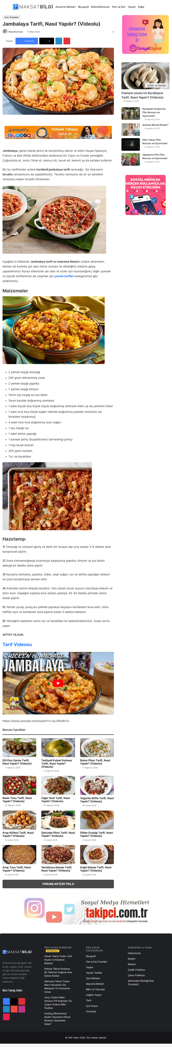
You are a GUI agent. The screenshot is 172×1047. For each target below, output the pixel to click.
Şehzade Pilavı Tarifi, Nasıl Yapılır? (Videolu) (58, 834)
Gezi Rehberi (93, 978)
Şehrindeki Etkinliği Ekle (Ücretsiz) (141, 982)
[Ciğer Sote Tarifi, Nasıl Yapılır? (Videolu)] (58, 785)
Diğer (141, 6)
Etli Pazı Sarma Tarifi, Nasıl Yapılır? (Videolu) (17, 762)
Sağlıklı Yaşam (94, 994)
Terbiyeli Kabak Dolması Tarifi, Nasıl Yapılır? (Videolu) (56, 763)
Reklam (132, 964)
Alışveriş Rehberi (65, 6)
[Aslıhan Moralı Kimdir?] (130, 129)
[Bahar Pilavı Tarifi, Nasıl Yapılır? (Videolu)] (97, 747)
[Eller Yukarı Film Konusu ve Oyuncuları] (130, 144)
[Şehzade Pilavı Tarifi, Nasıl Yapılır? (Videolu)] (58, 820)
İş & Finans (92, 1005)
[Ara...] (149, 7)
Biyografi (83, 6)
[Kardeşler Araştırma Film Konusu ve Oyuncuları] (130, 113)
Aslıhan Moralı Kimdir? (155, 124)
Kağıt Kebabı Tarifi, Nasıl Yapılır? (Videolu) (95, 869)
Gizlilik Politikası (136, 969)
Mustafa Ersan (16, 31)
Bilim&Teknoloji (100, 6)
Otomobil (91, 1011)
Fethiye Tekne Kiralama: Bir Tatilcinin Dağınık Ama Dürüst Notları (58, 972)
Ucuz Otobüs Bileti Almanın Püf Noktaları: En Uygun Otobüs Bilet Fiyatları (58, 1002)
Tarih (88, 1000)
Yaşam (132, 6)
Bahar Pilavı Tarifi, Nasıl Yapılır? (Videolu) (95, 762)
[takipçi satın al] (58, 132)
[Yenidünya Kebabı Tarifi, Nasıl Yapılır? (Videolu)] (58, 854)
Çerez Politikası (136, 975)
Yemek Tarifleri (94, 972)
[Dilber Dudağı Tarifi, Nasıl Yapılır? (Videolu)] (97, 820)
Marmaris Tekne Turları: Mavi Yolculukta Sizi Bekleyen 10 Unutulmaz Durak (57, 986)
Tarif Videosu (17, 644)
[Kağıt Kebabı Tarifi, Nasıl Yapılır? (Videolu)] (97, 854)
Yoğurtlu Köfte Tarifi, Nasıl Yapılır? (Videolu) (97, 799)
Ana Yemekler (11, 17)
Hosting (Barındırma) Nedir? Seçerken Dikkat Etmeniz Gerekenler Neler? (57, 1018)
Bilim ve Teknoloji (95, 989)
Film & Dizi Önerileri (96, 961)
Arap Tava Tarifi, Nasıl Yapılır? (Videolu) (17, 869)
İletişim (131, 958)
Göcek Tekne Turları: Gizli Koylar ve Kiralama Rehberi (58, 960)
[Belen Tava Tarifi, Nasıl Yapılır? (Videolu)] (19, 785)
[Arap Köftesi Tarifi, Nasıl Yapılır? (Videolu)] (19, 820)
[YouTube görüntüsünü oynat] (58, 683)
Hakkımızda (134, 953)
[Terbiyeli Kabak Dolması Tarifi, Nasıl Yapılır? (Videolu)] (58, 747)
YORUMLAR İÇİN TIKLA (58, 884)
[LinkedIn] (58, 41)
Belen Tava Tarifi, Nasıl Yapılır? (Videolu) (17, 799)
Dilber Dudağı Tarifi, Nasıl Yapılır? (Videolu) (96, 834)
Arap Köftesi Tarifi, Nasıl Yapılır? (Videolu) (18, 834)
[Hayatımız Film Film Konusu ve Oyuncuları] (130, 159)
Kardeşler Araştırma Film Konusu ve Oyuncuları (153, 112)
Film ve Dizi (118, 6)
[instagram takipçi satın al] (86, 910)
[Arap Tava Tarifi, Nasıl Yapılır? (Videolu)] (19, 854)
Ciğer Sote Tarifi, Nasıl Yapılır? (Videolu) (55, 799)
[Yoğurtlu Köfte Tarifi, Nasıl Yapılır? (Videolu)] (97, 785)
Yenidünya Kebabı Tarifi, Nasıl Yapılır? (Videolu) (56, 869)
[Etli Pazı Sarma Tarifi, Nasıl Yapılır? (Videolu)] (19, 747)
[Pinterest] (66, 41)
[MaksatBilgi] (33, 6)
